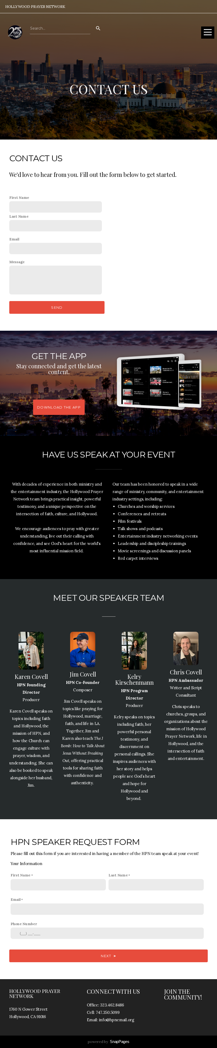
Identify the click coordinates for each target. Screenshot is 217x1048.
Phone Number (24, 923)
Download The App (59, 407)
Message (17, 261)
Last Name (18, 216)
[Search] (98, 28)
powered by (108, 1041)
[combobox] (60, 28)
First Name (19, 197)
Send (56, 307)
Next (108, 956)
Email (14, 239)
